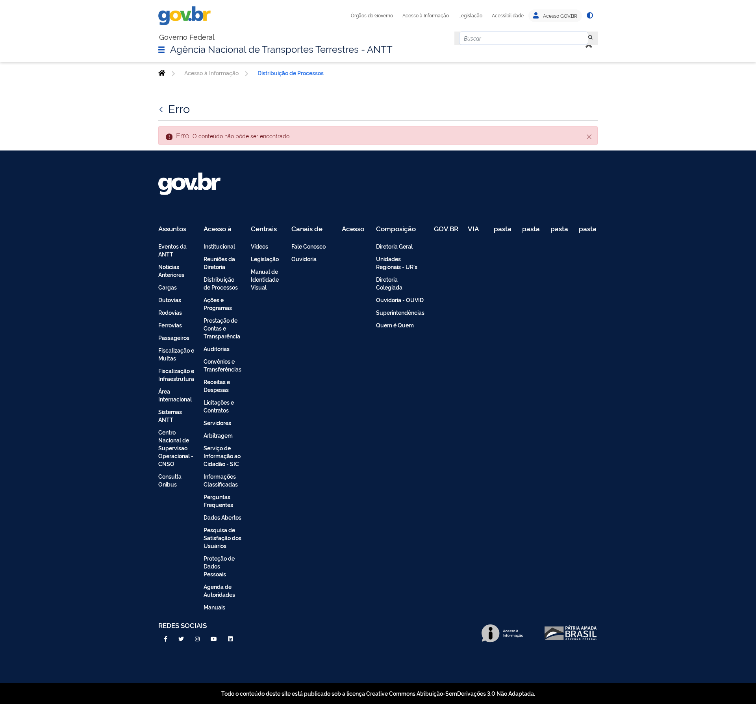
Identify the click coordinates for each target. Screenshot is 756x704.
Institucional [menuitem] (219, 246)
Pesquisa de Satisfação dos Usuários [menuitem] (222, 537)
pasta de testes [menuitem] (503, 229)
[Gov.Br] (184, 15)
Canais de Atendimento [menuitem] (311, 229)
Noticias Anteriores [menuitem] (171, 270)
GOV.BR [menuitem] (446, 229)
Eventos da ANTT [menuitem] (172, 250)
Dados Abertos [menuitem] (222, 517)
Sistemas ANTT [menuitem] (170, 415)
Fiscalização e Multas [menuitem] (176, 354)
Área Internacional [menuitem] (175, 395)
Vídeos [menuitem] (259, 246)
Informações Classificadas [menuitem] (221, 480)
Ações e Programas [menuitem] (218, 303)
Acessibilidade (508, 15)
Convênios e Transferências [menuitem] (222, 365)
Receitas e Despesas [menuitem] (217, 385)
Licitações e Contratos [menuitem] (219, 406)
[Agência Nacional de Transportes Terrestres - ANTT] (161, 73)
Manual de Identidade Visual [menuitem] (265, 279)
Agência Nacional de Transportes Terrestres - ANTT (281, 48)
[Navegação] (161, 49)
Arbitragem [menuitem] (218, 435)
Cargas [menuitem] (167, 287)
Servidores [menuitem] (217, 422)
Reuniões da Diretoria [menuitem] (219, 262)
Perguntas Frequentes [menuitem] (218, 500)
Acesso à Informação (425, 15)
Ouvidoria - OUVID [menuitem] (400, 299)
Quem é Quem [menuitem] (395, 325)
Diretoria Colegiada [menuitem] (389, 283)
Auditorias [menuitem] (217, 348)
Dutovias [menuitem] (169, 299)
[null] (590, 38)
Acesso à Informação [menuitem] (222, 229)
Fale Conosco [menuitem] (308, 246)
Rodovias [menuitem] (170, 312)
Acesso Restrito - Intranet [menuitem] (354, 229)
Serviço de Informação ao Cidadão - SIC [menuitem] (222, 455)
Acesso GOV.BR (559, 16)
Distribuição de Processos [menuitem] (221, 283)
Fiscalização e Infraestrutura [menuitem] (176, 374)
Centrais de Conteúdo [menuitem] (266, 229)
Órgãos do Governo (372, 15)
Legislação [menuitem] (265, 258)
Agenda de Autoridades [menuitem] (219, 590)
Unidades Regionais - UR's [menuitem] (396, 262)
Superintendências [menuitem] (400, 312)
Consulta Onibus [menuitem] (170, 480)
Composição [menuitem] (396, 229)
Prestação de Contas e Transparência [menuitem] (222, 328)
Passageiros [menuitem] (173, 337)
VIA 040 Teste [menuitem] (476, 229)
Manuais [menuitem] (214, 607)
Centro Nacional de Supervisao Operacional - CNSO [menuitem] (175, 447)
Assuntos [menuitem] (172, 229)
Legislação (470, 15)
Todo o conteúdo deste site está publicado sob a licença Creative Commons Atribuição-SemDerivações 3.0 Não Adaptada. (378, 693)
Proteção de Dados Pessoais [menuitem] (219, 566)
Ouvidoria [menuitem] (304, 258)
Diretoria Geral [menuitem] (394, 246)
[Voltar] (161, 108)
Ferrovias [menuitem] (170, 325)
